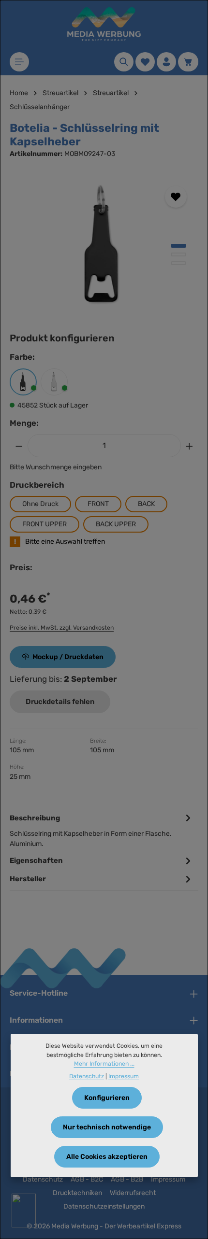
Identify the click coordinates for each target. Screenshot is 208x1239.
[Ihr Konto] (166, 61)
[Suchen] (124, 61)
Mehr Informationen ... (104, 1063)
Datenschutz (43, 1179)
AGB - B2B (127, 1179)
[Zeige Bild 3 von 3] (178, 263)
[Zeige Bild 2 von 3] (178, 254)
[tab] (101, 830)
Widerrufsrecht (133, 1193)
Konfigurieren (107, 1098)
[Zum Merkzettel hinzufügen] (176, 197)
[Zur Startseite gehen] (104, 24)
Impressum (168, 1179)
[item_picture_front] (104, 246)
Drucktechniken (77, 1193)
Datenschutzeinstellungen (104, 1206)
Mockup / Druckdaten (68, 657)
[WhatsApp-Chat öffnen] (24, 1210)
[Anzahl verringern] (19, 445)
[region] (104, 246)
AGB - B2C (87, 1179)
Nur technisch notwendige (107, 1127)
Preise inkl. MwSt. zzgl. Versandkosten (62, 627)
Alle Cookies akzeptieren (107, 1157)
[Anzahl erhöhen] (189, 445)
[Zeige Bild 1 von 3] (178, 246)
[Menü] (19, 61)
